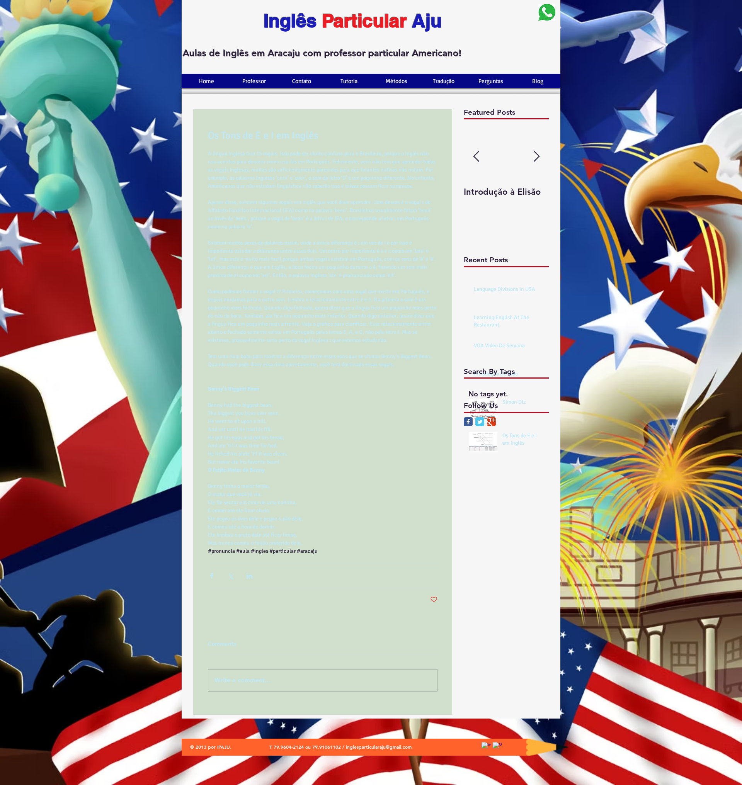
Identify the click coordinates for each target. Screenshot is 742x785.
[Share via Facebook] (211, 575)
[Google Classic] (491, 421)
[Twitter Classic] (479, 421)
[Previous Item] (476, 157)
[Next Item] (536, 157)
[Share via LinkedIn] (249, 575)
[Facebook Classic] (468, 421)
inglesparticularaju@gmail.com (379, 747)
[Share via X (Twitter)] (230, 575)
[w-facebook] (486, 746)
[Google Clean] (497, 746)
